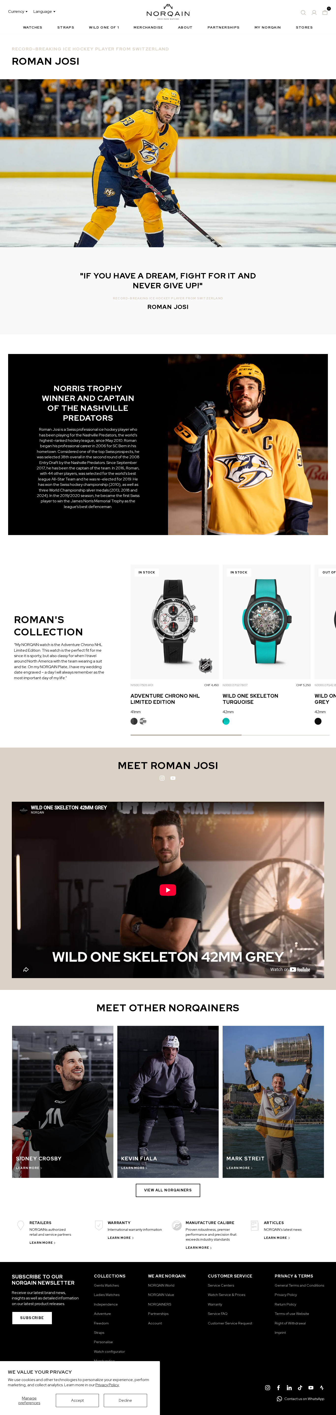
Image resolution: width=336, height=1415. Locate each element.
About (185, 27)
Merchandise (148, 27)
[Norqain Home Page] (168, 12)
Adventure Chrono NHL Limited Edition (165, 699)
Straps (65, 27)
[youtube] (310, 1388)
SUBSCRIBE (32, 1318)
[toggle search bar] (303, 12)
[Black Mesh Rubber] (318, 721)
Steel (142, 721)
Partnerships (224, 27)
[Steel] (142, 721)
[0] (325, 12)
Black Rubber (134, 721)
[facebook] (278, 1388)
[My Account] (314, 12)
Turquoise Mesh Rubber (226, 721)
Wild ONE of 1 (104, 27)
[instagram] (267, 1388)
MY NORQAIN (268, 27)
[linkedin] (289, 1388)
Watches (33, 27)
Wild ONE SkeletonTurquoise (250, 699)
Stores (304, 27)
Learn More (41, 1243)
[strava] (321, 1388)
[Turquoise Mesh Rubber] (226, 721)
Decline (125, 1400)
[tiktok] (300, 1388)
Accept (77, 1400)
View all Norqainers (168, 1190)
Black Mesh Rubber (318, 721)
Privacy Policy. (107, 1384)
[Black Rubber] (134, 721)
